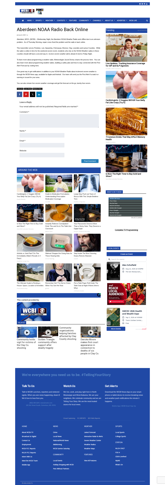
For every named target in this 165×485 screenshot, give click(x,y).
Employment (26, 444)
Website (23, 150)
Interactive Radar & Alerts (93, 436)
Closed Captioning (69, 418)
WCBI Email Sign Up (128, 406)
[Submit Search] (147, 20)
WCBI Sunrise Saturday (61, 448)
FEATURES (73, 20)
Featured (20, 89)
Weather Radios (90, 444)
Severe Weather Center (92, 440)
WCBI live (133, 20)
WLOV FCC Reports (29, 452)
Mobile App (116, 406)
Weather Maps (89, 448)
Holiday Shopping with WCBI (63, 465)
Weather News (37, 89)
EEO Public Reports (94, 418)
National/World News (61, 440)
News (29, 20)
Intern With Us (27, 457)
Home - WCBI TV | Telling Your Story (32, 11)
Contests (61, 20)
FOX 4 (117, 452)
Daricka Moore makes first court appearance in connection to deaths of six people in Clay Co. (90, 346)
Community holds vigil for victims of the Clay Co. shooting (26, 343)
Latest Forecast (90, 432)
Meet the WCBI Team (30, 461)
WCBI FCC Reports (28, 448)
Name (23, 131)
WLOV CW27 (120, 448)
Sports (39, 20)
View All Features (90, 460)
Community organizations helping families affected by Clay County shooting (67, 333)
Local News (28, 89)
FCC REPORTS (81, 418)
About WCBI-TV (27, 432)
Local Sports (119, 432)
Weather (49, 20)
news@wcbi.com (46, 403)
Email (22, 140)
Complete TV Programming (126, 230)
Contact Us (26, 440)
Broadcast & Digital (29, 436)
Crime (55, 432)
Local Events (57, 460)
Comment (24, 112)
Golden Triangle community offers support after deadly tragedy (47, 343)
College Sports (120, 436)
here (91, 60)
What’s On (119, 465)
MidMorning (57, 444)
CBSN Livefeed (120, 456)
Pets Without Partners (61, 469)
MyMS (117, 460)
